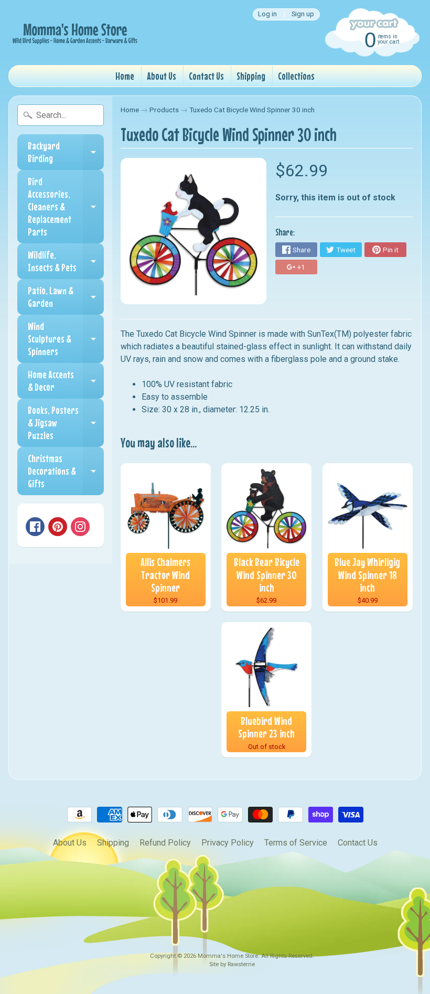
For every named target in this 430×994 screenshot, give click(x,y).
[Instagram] (80, 526)
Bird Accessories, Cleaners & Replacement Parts (66, 206)
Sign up (303, 14)
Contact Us (206, 76)
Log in (267, 14)
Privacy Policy (227, 843)
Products (164, 109)
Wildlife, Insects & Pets (66, 261)
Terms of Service (295, 843)
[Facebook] (35, 526)
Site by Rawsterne (232, 964)
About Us (161, 76)
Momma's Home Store (228, 956)
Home (124, 76)
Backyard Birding (66, 152)
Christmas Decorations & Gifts (66, 470)
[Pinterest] (57, 526)
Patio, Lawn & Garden (66, 297)
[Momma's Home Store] (73, 32)
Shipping (250, 76)
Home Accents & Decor (66, 381)
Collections (296, 76)
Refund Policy (165, 843)
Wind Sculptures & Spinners (66, 338)
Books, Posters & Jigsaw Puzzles (66, 422)
